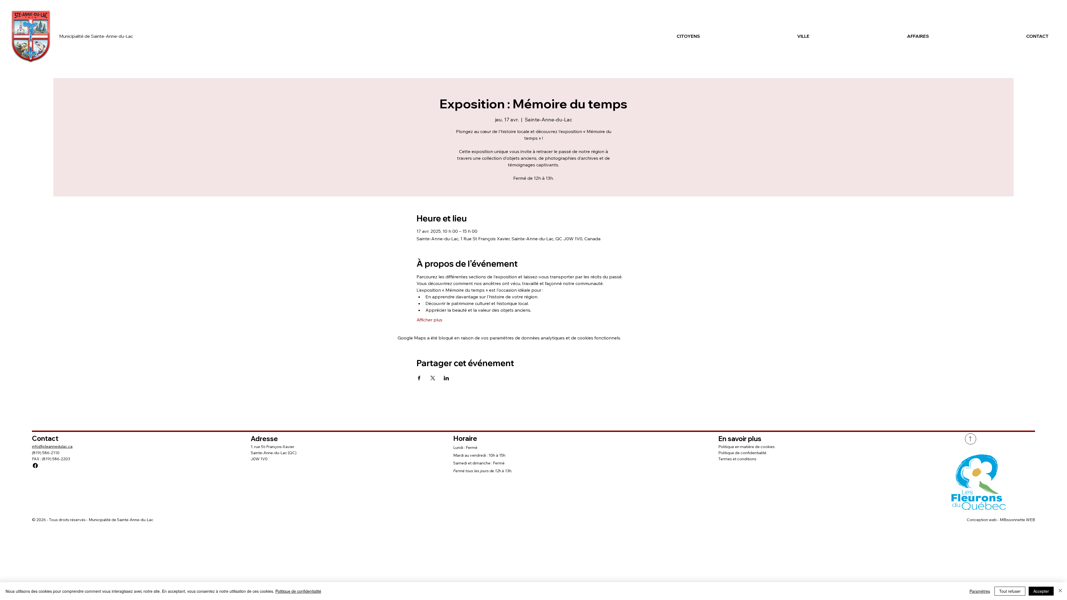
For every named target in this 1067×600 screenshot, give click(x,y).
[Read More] (970, 438)
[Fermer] (1060, 591)
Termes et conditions (737, 458)
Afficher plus (429, 319)
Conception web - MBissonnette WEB (1001, 519)
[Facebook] (35, 465)
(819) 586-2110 (45, 452)
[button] (647, 36)
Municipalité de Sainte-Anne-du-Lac (96, 36)
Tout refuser (1010, 591)
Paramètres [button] (979, 591)
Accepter (1041, 591)
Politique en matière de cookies (746, 446)
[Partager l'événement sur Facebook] (419, 378)
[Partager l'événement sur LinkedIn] (446, 378)
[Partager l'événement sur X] (432, 378)
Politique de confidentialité (742, 452)
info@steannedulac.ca (52, 446)
